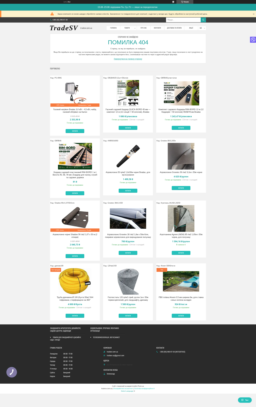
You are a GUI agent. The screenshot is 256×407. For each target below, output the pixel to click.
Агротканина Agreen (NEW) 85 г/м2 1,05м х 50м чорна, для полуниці (181, 235)
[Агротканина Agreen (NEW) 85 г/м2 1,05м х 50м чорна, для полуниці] (181, 218)
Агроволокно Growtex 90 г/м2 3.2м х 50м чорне (181, 172)
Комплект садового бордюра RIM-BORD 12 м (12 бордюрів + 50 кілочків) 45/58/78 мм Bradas (181, 110)
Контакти (157, 28)
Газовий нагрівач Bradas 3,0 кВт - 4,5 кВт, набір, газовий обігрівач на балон (75, 110)
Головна (113, 28)
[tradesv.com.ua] (64, 28)
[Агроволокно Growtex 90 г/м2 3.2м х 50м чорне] (181, 156)
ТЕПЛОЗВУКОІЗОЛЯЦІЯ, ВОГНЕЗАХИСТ (106, 337)
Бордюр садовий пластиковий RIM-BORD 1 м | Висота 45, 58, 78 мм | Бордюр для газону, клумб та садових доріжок (75, 175)
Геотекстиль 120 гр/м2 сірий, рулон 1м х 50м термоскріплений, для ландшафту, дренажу (128, 298)
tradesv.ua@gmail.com (115, 356)
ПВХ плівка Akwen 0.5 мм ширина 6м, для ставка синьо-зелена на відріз (181, 298)
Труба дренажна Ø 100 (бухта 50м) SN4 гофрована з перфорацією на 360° (75, 298)
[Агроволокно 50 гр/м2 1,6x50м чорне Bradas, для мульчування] (128, 156)
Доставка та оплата (174, 28)
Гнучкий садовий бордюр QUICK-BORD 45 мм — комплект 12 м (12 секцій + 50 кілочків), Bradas (128, 110)
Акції (191, 28)
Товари (127, 28)
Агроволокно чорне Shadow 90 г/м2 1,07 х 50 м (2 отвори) (75, 235)
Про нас (144, 28)
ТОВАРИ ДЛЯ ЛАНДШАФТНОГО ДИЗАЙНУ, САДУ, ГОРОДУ (65, 338)
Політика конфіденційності (144, 389)
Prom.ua (141, 386)
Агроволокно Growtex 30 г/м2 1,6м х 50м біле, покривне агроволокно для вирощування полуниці (128, 235)
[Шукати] (203, 19)
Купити (75, 131)
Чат (247, 400)
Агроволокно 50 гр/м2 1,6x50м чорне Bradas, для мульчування (128, 173)
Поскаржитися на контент (123, 389)
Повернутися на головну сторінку (128, 59)
